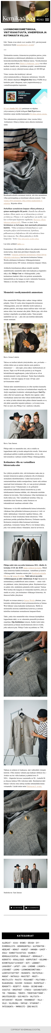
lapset (17, 966)
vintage (24, 1003)
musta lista (7, 979)
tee (3, 993)
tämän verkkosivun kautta (32, 568)
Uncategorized (9, 996)
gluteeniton (38, 946)
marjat (5, 976)
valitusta (34, 996)
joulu (4, 952)
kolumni (43, 959)
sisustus (6, 989)
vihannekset (29, 999)
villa (40, 999)
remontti (6, 986)
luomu (16, 969)
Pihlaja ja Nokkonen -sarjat (29, 63)
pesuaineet (29, 979)
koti (28, 962)
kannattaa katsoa (17, 952)
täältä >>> (20, 244)
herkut (16, 949)
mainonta (25, 972)
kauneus (32, 952)
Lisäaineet (6, 969)
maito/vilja (37, 972)
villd (4, 1003)
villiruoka (13, 1003)
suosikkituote (40, 989)
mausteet (25, 976)
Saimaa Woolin (29, 600)
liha (24, 966)
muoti (35, 976)
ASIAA (15, 942)
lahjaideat (7, 966)
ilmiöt (42, 949)
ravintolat (39, 983)
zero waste (32, 1006)
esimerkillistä (8, 946)
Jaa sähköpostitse (33, 908)
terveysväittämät (35, 993)
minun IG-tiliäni (18, 576)
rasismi (18, 983)
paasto (18, 979)
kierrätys (6, 959)
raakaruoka (7, 983)
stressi (27, 989)
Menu (40, 19)
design (31, 942)
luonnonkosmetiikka (31, 969)
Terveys (21, 993)
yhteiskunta (7, 1006)
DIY (37, 942)
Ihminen (33, 949)
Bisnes (23, 942)
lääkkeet (36, 962)
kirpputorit (31, 959)
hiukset (24, 949)
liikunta (41, 966)
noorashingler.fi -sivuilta (25, 45)
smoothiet (17, 989)
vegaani (18, 999)
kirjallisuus (18, 959)
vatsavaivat (7, 999)
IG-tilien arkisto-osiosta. (38, 114)
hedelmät (6, 949)
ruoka (26, 986)
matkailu (15, 976)
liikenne (31, 966)
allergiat (6, 942)
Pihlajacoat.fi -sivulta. (34, 786)
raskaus (28, 983)
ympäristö (20, 1006)
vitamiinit (34, 1003)
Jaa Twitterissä (17, 908)
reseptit (17, 986)
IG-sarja (13, 108)
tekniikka (11, 993)
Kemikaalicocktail (10, 956)
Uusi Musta (23, 996)
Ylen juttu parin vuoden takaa (28, 238)
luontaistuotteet (10, 972)
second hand (36, 986)
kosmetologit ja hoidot (13, 962)
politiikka (40, 979)
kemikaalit (37, 956)
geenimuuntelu (24, 946)
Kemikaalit (25, 956)
